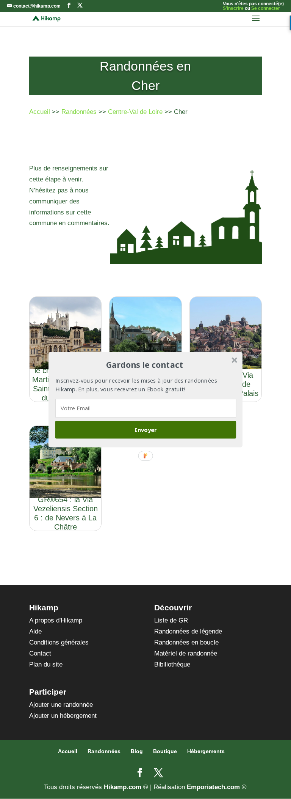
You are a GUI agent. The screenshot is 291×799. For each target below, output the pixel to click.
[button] (144, 365)
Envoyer (146, 429)
